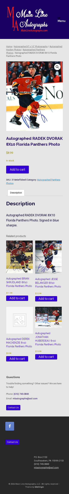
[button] (57, 67)
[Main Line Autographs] (27, 19)
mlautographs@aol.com (25, 398)
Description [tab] (16, 192)
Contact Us (13, 407)
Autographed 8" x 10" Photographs (31, 46)
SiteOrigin (39, 487)
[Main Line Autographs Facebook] (9, 426)
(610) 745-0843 (21, 394)
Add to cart (17, 169)
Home (9, 46)
